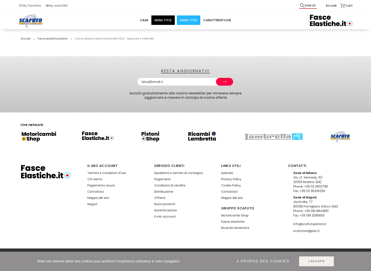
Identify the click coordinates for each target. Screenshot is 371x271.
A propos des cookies (263, 261)
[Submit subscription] (224, 82)
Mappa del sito (98, 198)
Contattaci (95, 191)
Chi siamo (94, 179)
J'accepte (316, 261)
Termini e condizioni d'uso (106, 173)
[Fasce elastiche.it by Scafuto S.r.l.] (331, 21)
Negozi (92, 204)
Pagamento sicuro (101, 185)
